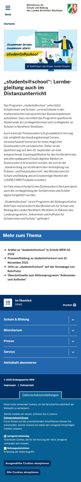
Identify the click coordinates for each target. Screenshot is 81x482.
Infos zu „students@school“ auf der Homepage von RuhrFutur (41, 269)
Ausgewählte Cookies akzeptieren (27, 463)
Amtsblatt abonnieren (20, 363)
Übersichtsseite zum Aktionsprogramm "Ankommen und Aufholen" (41, 277)
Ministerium (13, 330)
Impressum (10, 385)
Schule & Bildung (16, 319)
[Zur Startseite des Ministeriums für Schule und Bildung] (52, 9)
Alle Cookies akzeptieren (23, 472)
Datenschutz (27, 385)
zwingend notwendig (18, 436)
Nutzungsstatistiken (18, 448)
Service (9, 352)
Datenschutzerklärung (16, 417)
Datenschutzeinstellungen (41, 395)
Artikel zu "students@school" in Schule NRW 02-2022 (39, 252)
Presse (9, 341)
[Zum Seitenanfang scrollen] (73, 475)
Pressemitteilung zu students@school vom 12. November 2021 (37, 260)
